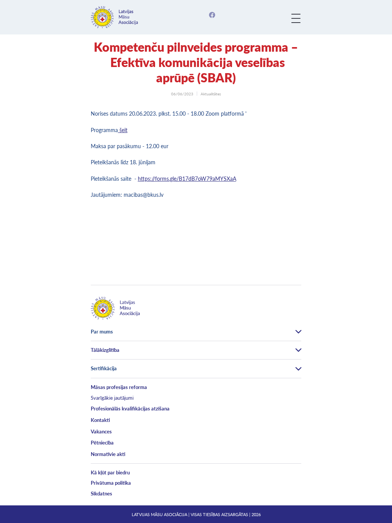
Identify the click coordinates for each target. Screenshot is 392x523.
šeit (122, 130)
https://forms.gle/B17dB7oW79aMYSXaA (187, 178)
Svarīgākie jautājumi (112, 398)
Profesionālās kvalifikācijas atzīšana (130, 408)
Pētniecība (102, 443)
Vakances (101, 431)
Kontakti (100, 420)
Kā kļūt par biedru (110, 472)
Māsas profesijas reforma (119, 387)
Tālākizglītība (105, 350)
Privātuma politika (111, 483)
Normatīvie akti (108, 454)
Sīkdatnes (101, 493)
